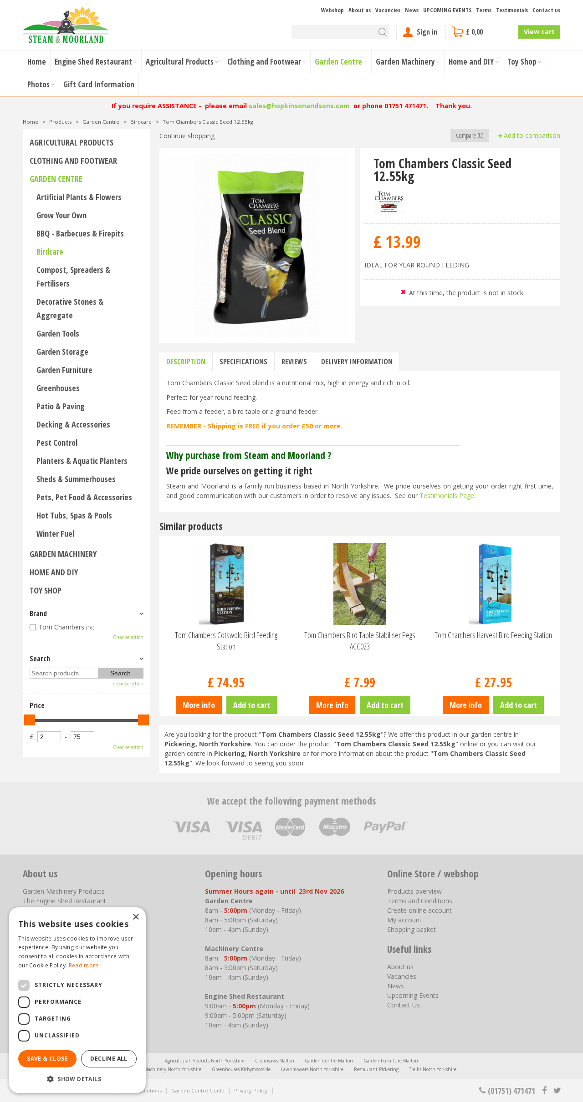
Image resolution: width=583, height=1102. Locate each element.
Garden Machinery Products (64, 891)
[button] (77, 1078)
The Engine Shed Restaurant (64, 900)
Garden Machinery (63, 553)
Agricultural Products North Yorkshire (205, 1060)
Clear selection (128, 637)
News (395, 985)
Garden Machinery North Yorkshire (164, 1069)
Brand (38, 613)
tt (556, 1090)
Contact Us (403, 1005)
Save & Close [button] (47, 1058)
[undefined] (257, 245)
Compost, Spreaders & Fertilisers (73, 276)
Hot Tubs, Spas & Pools (74, 515)
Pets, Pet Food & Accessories (84, 497)
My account (404, 920)
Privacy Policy (251, 1090)
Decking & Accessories (73, 424)
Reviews (294, 362)
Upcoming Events (413, 995)
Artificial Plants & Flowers (79, 196)
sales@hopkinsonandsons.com (299, 105)
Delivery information (357, 362)
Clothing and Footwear (73, 160)
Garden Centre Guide (198, 1090)
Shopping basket (411, 929)
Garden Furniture (64, 369)
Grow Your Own (61, 215)
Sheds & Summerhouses (76, 478)
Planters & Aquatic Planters (82, 460)
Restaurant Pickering (376, 1069)
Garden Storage (62, 351)
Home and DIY (54, 572)
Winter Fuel (55, 533)
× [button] (135, 917)
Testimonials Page (446, 495)
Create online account (419, 910)
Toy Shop (45, 590)
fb (544, 1090)
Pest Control (56, 442)
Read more (84, 965)
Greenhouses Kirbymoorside (241, 1069)
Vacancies (401, 976)
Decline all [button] (108, 1058)
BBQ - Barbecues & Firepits (80, 233)
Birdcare (49, 251)
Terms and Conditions (419, 900)
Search (40, 658)
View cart (539, 31)
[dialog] (77, 1000)
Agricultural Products (71, 142)
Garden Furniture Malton (390, 1060)
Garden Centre (56, 178)
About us (400, 966)
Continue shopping (187, 135)
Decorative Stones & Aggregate (69, 308)
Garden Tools (57, 333)
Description (185, 362)
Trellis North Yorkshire (432, 1069)
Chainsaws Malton (274, 1060)
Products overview (414, 891)
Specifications (243, 362)
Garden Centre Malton (329, 1060)
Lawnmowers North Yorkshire (312, 1069)
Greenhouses (58, 387)
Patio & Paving (60, 406)
